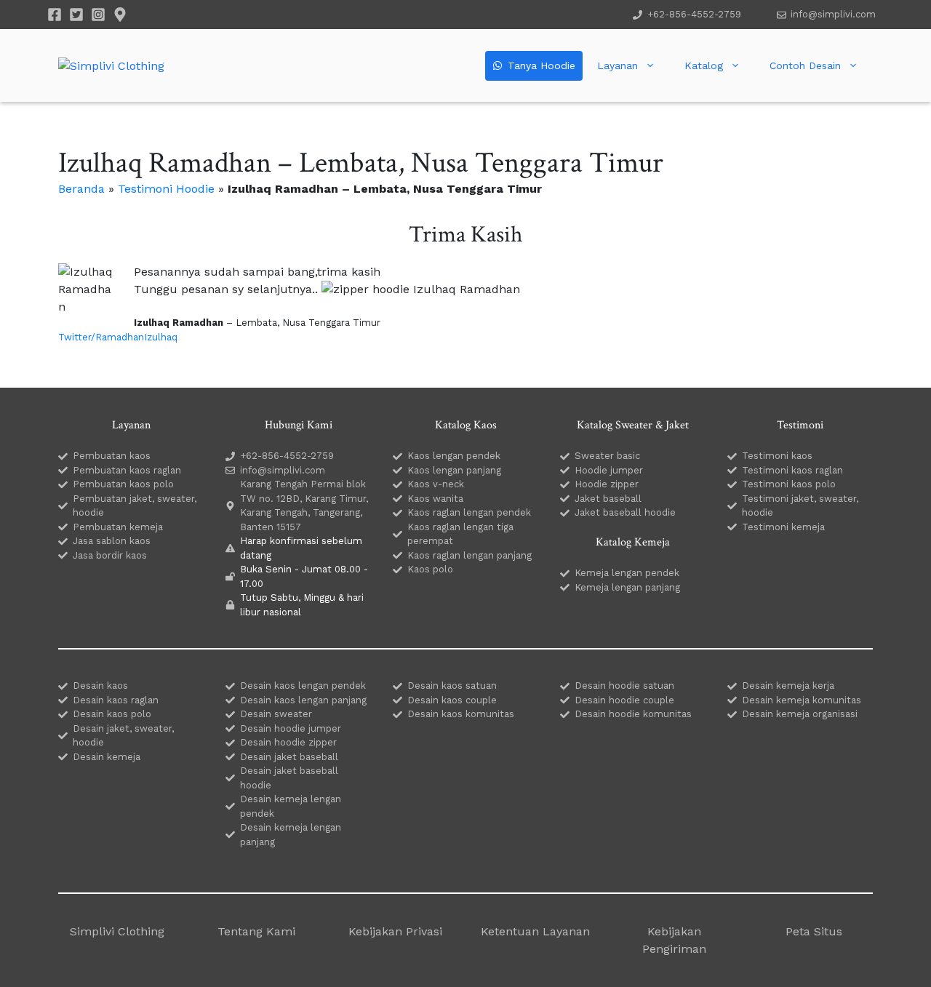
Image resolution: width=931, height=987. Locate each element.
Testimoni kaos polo (789, 484)
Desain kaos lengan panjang (303, 700)
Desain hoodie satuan (624, 685)
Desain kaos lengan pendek (303, 685)
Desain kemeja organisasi (800, 713)
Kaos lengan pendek (453, 455)
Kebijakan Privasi (395, 931)
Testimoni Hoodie (166, 189)
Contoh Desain (805, 65)
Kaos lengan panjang (454, 470)
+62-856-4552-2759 (694, 14)
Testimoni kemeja (783, 527)
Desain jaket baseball (289, 756)
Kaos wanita (435, 498)
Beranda (81, 189)
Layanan (617, 65)
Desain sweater (276, 713)
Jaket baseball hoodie (625, 512)
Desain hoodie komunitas (633, 713)
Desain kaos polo (112, 713)
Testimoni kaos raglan (792, 470)
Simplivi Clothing (117, 931)
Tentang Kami (256, 931)
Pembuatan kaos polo (123, 484)
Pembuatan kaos (112, 455)
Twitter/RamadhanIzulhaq (117, 337)
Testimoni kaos (777, 455)
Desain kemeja (106, 756)
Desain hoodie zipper (288, 742)
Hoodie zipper (607, 484)
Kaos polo (430, 569)
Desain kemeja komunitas (801, 700)
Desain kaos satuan (452, 685)
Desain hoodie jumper (290, 728)
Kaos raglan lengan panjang (469, 555)
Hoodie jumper (609, 470)
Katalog (703, 65)
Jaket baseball (608, 498)
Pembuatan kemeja (118, 527)
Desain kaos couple (452, 700)
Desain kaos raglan (116, 700)
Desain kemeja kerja (788, 685)
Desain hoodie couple (624, 700)
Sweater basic (607, 455)
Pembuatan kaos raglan (127, 470)
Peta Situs (814, 931)
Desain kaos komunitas (460, 713)
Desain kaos (100, 685)
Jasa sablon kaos (112, 540)
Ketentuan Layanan (535, 931)
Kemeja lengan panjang (627, 587)
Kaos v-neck (435, 484)
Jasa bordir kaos (110, 555)
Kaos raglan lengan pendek (469, 512)
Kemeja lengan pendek (627, 572)
